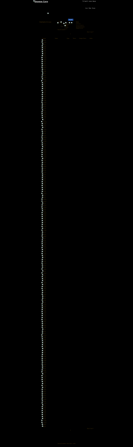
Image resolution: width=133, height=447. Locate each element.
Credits (74, 443)
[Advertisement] (66, 436)
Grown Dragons (80, 25)
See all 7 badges (61, 29)
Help (90, 8)
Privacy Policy (69, 443)
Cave (86, 8)
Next (88, 32)
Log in (90, 1)
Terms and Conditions (61, 443)
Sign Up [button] (70, 19)
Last (91, 32)
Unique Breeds (79, 28)
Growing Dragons (80, 26)
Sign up (94, 1)
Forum (93, 8)
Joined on (78, 23)
